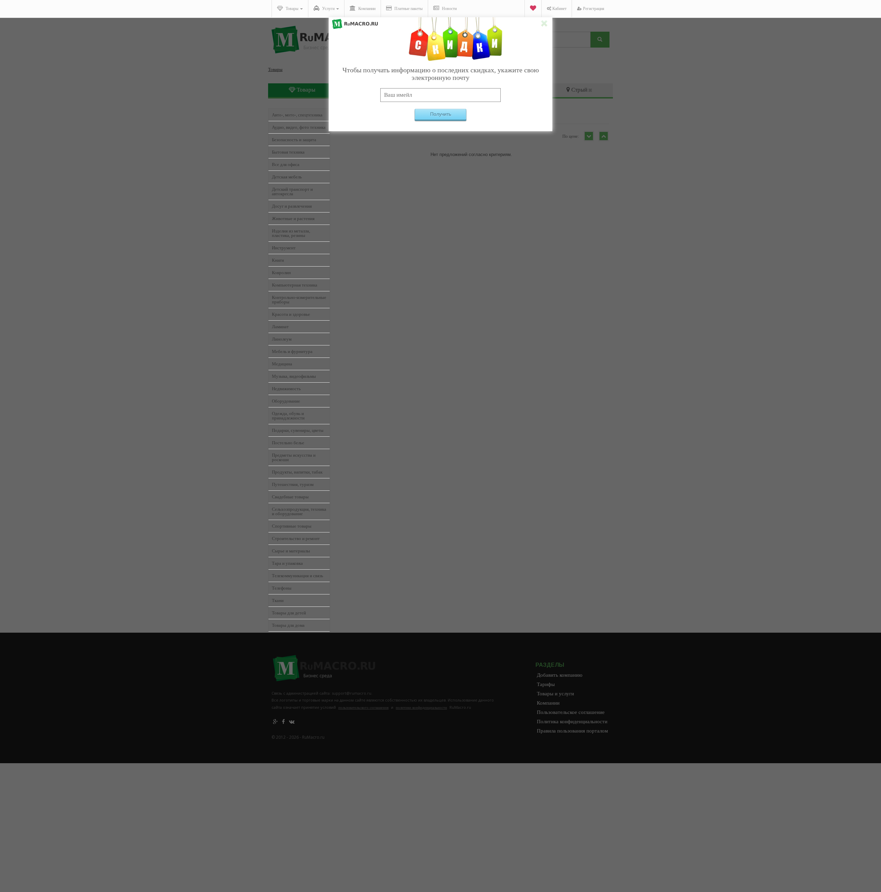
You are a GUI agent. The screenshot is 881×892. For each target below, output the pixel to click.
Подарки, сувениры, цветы (297, 430)
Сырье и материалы (291, 550)
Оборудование (286, 401)
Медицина (282, 363)
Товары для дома (288, 625)
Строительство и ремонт (296, 538)
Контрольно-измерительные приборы (299, 299)
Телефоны (281, 588)
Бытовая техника (288, 152)
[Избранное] (532, 9)
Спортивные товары (291, 526)
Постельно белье (288, 442)
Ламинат (280, 326)
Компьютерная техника (294, 285)
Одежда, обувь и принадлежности (288, 416)
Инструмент (284, 247)
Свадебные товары (290, 496)
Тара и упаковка (287, 563)
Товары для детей (289, 612)
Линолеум (281, 339)
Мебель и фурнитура (292, 351)
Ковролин (281, 272)
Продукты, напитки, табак (297, 472)
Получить (440, 114)
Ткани (278, 600)
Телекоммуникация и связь (297, 575)
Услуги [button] (328, 8)
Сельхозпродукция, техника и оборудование (299, 511)
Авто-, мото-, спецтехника (297, 114)
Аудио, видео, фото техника (299, 127)
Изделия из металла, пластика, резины (291, 233)
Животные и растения (293, 218)
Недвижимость (286, 388)
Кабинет (558, 8)
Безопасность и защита (294, 139)
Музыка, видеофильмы (294, 376)
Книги (278, 260)
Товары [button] (292, 8)
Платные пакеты (408, 8)
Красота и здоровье (291, 314)
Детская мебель (287, 176)
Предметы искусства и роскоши (294, 457)
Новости (449, 8)
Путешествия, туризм (293, 484)
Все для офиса (285, 164)
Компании (366, 8)
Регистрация (593, 8)
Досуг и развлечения (292, 206)
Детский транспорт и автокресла (292, 191)
